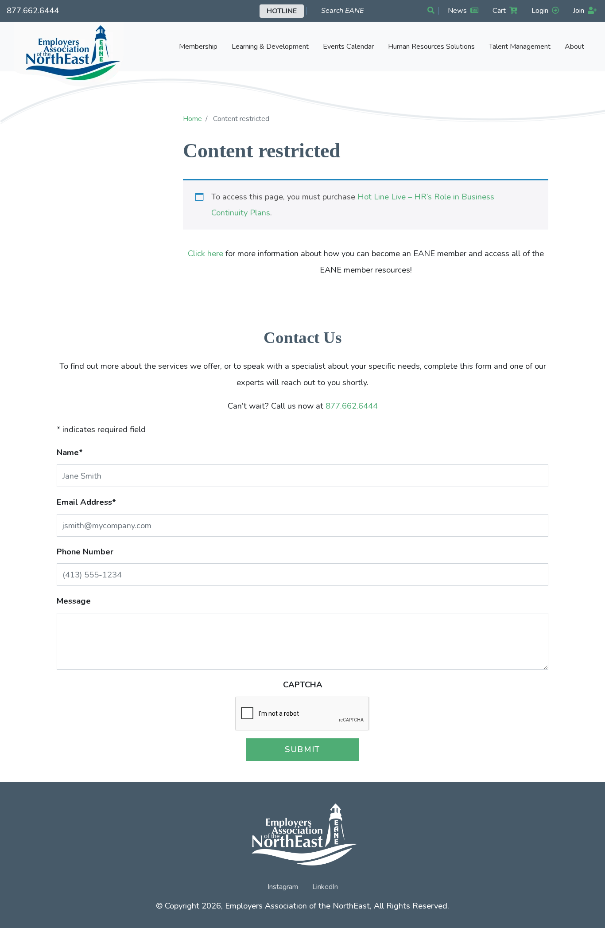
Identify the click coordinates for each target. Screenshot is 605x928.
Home (192, 119)
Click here (205, 253)
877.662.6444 (33, 10)
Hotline (282, 11)
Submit (302, 749)
